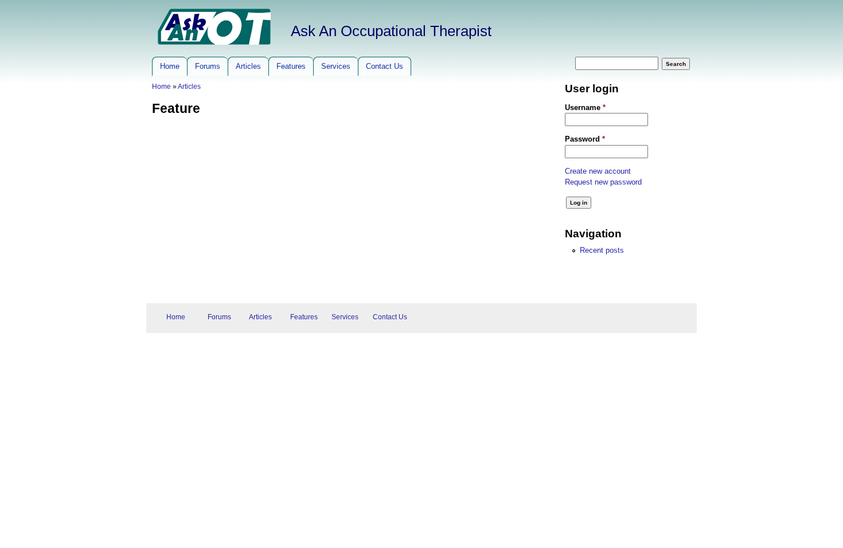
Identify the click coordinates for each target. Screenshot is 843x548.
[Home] (214, 42)
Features (291, 66)
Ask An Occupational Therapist (391, 31)
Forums (207, 66)
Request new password (603, 182)
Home (169, 66)
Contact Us (384, 66)
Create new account (598, 171)
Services (335, 66)
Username (585, 107)
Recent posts (602, 250)
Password (585, 139)
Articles (248, 66)
